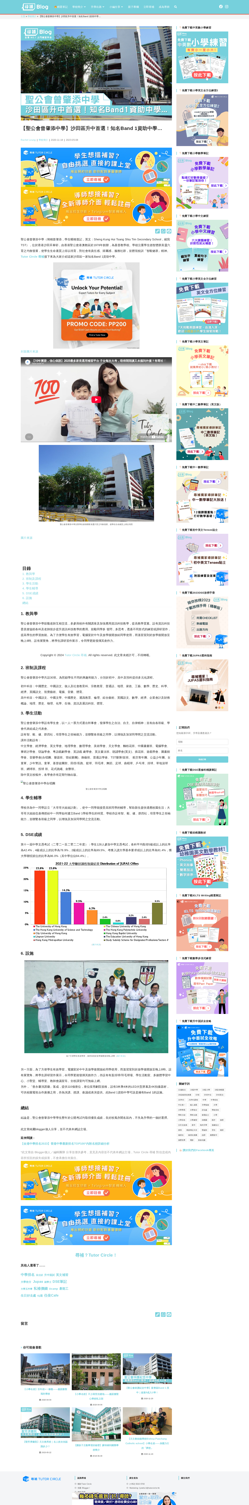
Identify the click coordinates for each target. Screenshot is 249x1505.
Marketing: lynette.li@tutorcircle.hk (145, 1488)
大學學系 (181, 1110)
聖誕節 (204, 1130)
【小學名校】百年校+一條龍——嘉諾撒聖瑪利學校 (45, 1391)
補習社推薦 (192, 1135)
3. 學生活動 (30, 583)
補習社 (181, 1135)
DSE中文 (208, 1095)
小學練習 (193, 1120)
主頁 (23, 16)
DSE (197, 1095)
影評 (213, 1120)
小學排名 (181, 1120)
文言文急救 (182, 1125)
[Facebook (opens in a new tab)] (221, 6)
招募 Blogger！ (84, 1488)
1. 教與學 (28, 573)
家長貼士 (205, 1115)
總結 (25, 603)
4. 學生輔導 (30, 588)
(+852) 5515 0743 (137, 1484)
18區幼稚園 (219, 1090)
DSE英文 (219, 1095)
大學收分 (193, 1110)
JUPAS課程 (193, 1100)
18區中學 (194, 1090)
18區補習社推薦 (184, 1095)
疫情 (180, 1130)
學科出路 (193, 1115)
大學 (215, 1105)
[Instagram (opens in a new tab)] (226, 6)
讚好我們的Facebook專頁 (198, 1150)
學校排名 (215, 1110)
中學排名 (214, 1100)
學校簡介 (32, 16)
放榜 (222, 1120)
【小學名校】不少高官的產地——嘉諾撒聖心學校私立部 (96, 1396)
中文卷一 (181, 1105)
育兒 (213, 1130)
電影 (192, 1140)
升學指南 (205, 1105)
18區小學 (206, 1090)
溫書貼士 (215, 1125)
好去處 (204, 1110)
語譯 (203, 1135)
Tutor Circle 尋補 (32, 256)
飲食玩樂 (201, 1140)
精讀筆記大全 (191, 1130)
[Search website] (175, 7)
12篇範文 (182, 1090)
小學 (215, 1115)
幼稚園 (204, 1120)
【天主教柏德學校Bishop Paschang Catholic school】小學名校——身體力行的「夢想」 (147, 1443)
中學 (204, 1100)
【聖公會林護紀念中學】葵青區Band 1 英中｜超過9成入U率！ (147, 1390)
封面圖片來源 (29, 351)
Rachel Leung (28, 140)
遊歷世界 (181, 1140)
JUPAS (181, 1100)
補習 (222, 1130)
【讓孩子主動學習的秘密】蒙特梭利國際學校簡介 (96, 1447)
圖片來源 (26, 537)
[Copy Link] (157, 231)
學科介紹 (181, 1115)
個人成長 (193, 1105)
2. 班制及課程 (31, 578)
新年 (193, 1125)
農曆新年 (213, 1135)
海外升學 (203, 1125)
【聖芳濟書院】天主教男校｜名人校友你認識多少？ (45, 1444)
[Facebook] (169, 231)
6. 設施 (27, 598)
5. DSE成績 (30, 593)
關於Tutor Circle (85, 1484)
